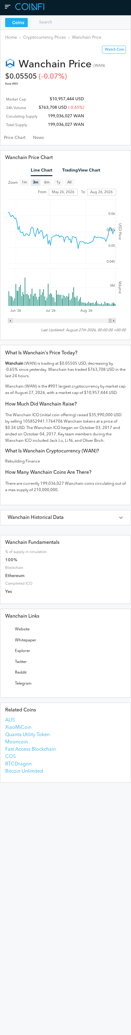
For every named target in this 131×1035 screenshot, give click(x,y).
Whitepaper (25, 640)
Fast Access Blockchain (30, 749)
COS (10, 756)
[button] (65, 517)
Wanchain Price (86, 37)
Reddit (21, 673)
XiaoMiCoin (18, 727)
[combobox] (60, 22)
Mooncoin (16, 742)
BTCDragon (18, 764)
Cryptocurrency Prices (44, 37)
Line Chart (41, 170)
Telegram (23, 684)
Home (11, 37)
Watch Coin (114, 49)
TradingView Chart (81, 170)
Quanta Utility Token (27, 734)
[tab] (14, 137)
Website (22, 629)
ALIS (10, 720)
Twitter (21, 662)
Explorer (22, 651)
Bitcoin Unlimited (24, 771)
